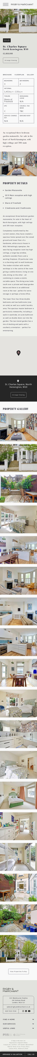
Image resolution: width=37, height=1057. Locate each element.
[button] (18, 353)
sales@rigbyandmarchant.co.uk (18, 1007)
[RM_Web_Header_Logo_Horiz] (22, 4)
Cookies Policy (13, 1048)
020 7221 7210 (10, 1011)
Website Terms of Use (14, 1046)
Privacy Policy (25, 1046)
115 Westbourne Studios (18, 998)
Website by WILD (23, 1048)
